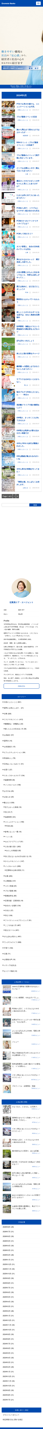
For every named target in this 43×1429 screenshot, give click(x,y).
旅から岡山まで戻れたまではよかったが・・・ (28, 130)
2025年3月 (6, 1306)
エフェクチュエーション (13, 752)
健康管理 (8, 780)
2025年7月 (6, 1287)
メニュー (15, 1041)
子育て (6, 948)
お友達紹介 (8, 746)
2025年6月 (6, 1292)
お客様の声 (8, 959)
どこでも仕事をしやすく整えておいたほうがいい (28, 169)
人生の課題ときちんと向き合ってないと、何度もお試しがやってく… (28, 275)
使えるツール (10, 930)
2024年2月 (6, 1367)
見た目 (7, 812)
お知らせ (25, 488)
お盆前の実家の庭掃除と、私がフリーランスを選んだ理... (26, 1207)
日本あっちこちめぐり (12, 764)
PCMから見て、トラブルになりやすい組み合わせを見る (28, 209)
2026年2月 (6, 1255)
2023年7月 (6, 1399)
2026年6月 (6, 1236)
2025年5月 (6, 1297)
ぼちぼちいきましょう (25, 340)
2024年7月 (6, 1343)
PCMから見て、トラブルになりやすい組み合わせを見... (25, 1009)
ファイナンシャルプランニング (16, 920)
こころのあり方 (11, 925)
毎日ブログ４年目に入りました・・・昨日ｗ (28, 393)
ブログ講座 (9, 891)
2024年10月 (7, 1329)
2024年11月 (7, 1325)
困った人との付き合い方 (14, 729)
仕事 (26, 174)
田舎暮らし (8, 758)
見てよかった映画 (11, 807)
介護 (5, 953)
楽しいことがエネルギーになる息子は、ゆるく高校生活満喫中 (28, 315)
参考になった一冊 (11, 831)
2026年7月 (6, 1231)
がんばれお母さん (10, 936)
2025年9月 (6, 1278)
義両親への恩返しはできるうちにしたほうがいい (28, 367)
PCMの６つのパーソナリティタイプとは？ (27, 222)
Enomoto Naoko (8, 3)
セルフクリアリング (12, 841)
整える (26, 385)
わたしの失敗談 (12, 850)
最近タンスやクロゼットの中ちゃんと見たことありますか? (28, 183)
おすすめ (7, 791)
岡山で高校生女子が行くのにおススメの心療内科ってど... (26, 1054)
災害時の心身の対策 (13, 870)
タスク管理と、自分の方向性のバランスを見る (28, 247)
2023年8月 (6, 1395)
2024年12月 (7, 1320)
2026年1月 (6, 1259)
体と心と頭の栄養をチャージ (28, 353)
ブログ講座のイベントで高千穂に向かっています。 (28, 156)
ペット (7, 836)
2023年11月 (7, 1381)
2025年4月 (6, 1301)
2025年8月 (6, 1283)
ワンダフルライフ (10, 942)
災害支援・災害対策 (12, 900)
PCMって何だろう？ (25, 233)
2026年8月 (6, 1227)
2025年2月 (6, 1311)
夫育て (6, 769)
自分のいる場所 (11, 905)
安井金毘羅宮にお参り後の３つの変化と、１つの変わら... (26, 1065)
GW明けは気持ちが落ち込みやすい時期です (28, 431)
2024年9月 (6, 1334)
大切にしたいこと (23, 110)
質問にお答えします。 (12, 708)
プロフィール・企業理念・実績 (23, 1086)
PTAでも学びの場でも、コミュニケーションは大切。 (28, 105)
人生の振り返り (11, 846)
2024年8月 (6, 1339)
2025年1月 (6, 1315)
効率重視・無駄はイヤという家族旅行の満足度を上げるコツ (28, 329)
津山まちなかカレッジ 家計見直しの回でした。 (28, 260)
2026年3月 (6, 1250)
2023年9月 (6, 1390)
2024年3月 (6, 1362)
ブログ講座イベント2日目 (27, 116)
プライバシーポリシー (11, 1415)
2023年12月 (7, 1376)
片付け (7, 910)
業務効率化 (9, 895)
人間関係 (8, 881)
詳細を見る (21, 686)
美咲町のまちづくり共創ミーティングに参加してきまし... (26, 1118)
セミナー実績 (9, 971)
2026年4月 (6, 1245)
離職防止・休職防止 (12, 724)
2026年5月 (6, 1241)
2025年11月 (7, 1269)
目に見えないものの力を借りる (16, 856)
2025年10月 (7, 1273)
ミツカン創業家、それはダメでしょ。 (26, 997)
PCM (26, 292)
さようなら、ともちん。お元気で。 (25, 1106)
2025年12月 (7, 1264)
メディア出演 (9, 965)
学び (6, 915)
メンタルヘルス (11, 785)
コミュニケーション (12, 822)
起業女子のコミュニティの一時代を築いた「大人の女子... (26, 1020)
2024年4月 (6, 1357)
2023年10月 (7, 1385)
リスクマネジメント (11, 719)
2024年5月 (6, 1353)
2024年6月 (6, 1348)
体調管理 (25, 135)
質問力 (6, 741)
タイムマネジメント (12, 861)
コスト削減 (9, 886)
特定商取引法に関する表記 (13, 1419)
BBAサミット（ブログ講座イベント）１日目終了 (27, 143)
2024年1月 (6, 1371)
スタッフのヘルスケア (12, 775)
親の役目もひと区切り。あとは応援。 (26, 1151)
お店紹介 (7, 735)
